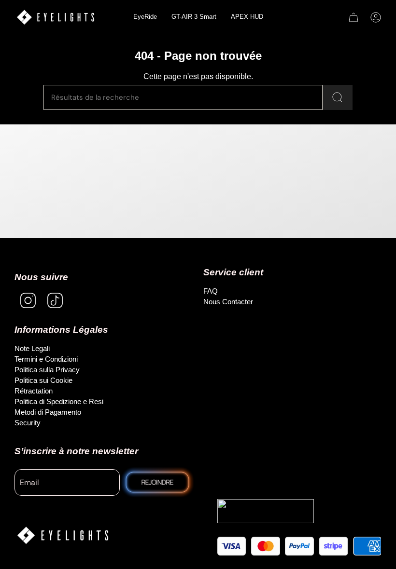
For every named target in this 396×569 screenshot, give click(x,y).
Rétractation (33, 391)
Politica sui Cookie (43, 380)
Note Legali (32, 348)
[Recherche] (338, 97)
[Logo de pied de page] (62, 535)
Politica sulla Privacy (47, 370)
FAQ (210, 291)
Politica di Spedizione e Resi (58, 401)
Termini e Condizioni (46, 359)
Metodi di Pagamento (47, 412)
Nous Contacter (228, 302)
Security (27, 423)
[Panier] (353, 17)
